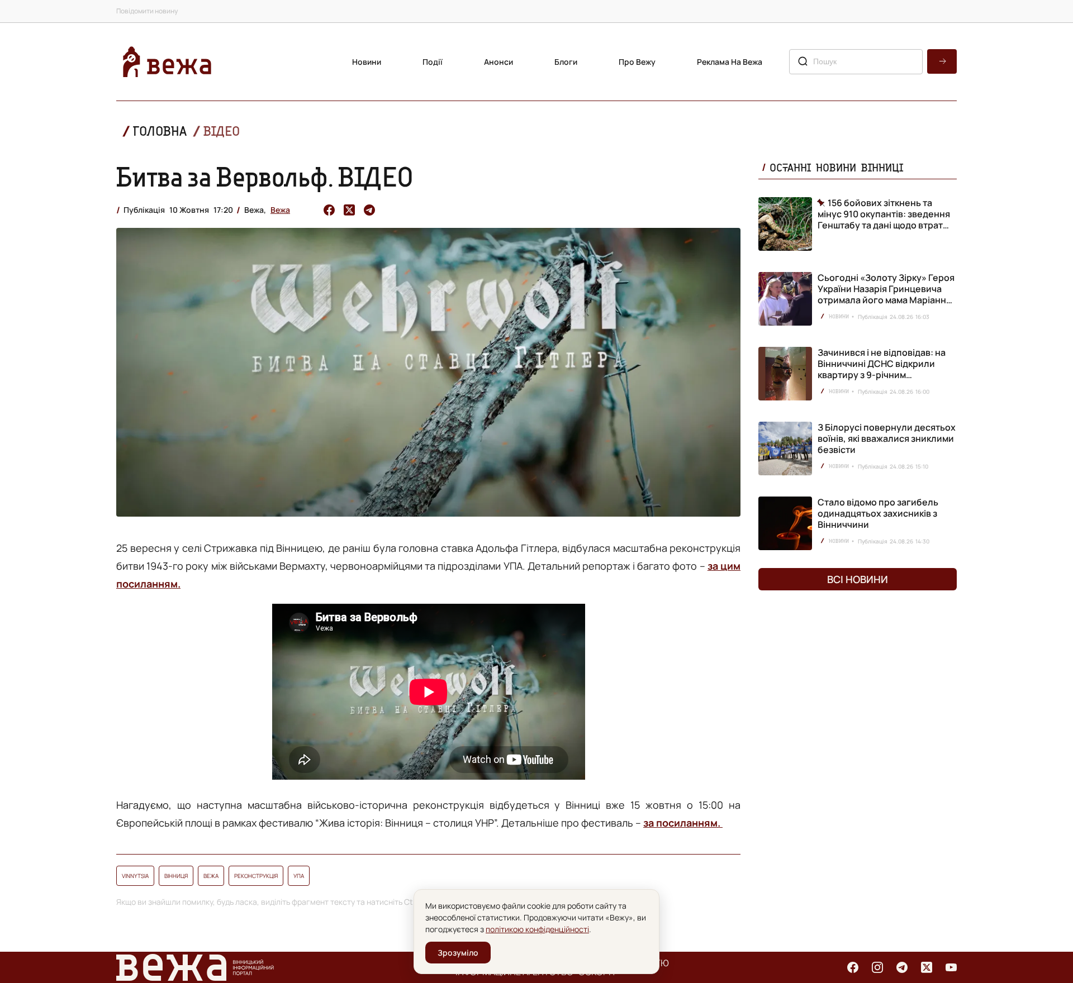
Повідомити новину (147, 11)
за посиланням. (683, 822)
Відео (221, 131)
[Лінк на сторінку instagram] (877, 967)
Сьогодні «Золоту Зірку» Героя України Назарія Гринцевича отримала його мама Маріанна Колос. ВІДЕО (886, 294)
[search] (942, 61)
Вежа (280, 209)
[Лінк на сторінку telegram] (902, 967)
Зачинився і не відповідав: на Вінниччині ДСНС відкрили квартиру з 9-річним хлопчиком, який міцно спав (882, 369)
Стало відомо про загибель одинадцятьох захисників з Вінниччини (878, 513)
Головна (160, 131)
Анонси (498, 61)
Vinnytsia (135, 876)
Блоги (565, 61)
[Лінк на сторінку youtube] (951, 967)
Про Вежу (637, 61)
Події (432, 61)
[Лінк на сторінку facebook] (852, 967)
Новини (366, 61)
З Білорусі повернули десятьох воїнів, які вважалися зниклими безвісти (887, 438)
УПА (298, 876)
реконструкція (256, 876)
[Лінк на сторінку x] (926, 967)
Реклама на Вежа (729, 61)
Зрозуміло (458, 952)
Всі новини (857, 579)
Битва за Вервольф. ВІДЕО (265, 176)
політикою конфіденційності (537, 929)
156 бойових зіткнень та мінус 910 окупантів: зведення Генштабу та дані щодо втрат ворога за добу (884, 214)
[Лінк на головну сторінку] (167, 61)
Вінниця (176, 876)
